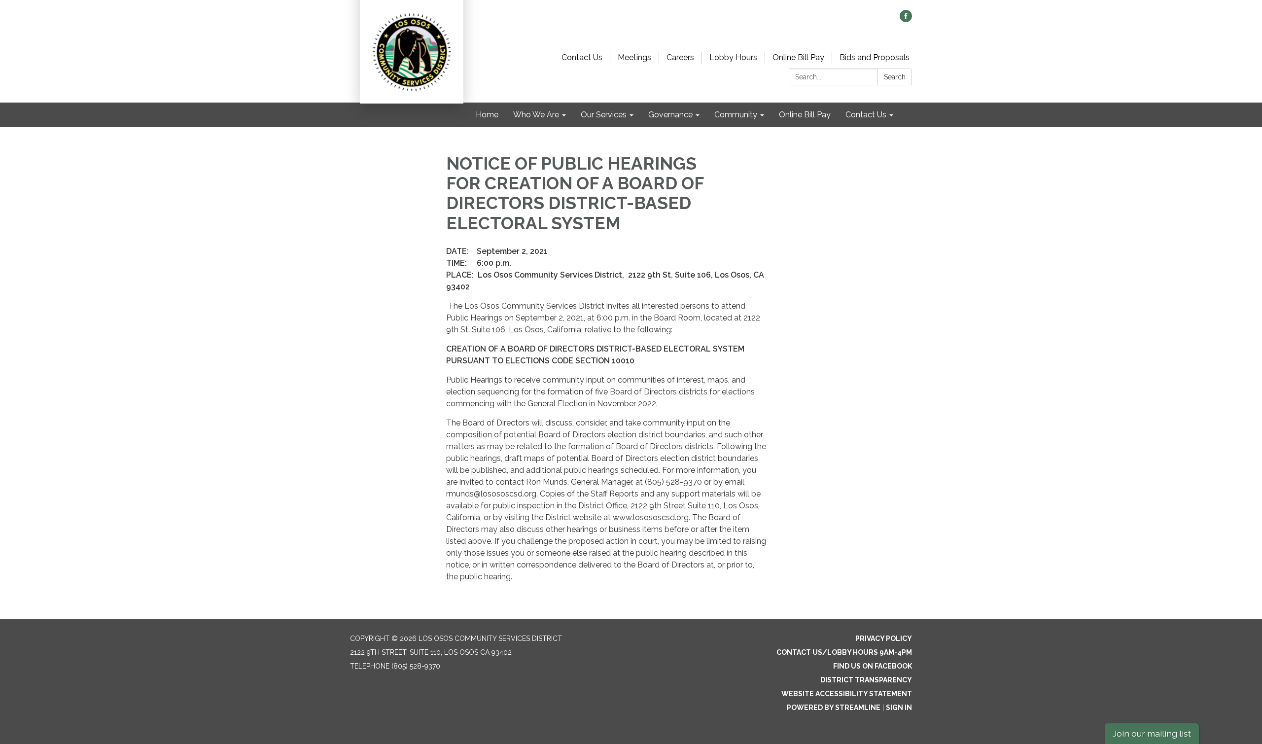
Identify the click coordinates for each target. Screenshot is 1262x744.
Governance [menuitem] (670, 114)
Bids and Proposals (875, 57)
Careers (680, 57)
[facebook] (906, 19)
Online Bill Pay (798, 57)
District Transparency (866, 680)
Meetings (634, 57)
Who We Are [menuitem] (536, 114)
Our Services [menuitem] (604, 114)
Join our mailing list (1152, 733)
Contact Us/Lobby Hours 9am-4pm (844, 652)
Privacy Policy (883, 638)
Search (895, 77)
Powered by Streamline (833, 707)
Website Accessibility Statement (846, 694)
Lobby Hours (733, 57)
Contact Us (581, 57)
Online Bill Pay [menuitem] (805, 114)
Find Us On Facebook (872, 666)
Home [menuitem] (487, 114)
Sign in (899, 707)
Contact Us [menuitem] (865, 114)
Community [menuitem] (735, 114)
